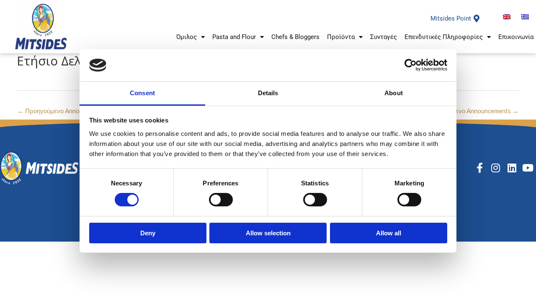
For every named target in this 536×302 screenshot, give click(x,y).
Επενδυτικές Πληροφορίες (444, 37)
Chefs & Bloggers (295, 37)
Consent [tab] (142, 92)
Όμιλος (186, 37)
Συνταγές (383, 37)
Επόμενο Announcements (479, 111)
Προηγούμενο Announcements (63, 111)
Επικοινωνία (515, 37)
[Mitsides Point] (476, 18)
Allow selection (268, 233)
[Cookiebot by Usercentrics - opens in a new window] (410, 65)
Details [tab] (268, 92)
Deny (147, 233)
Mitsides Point (450, 18)
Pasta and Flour (234, 37)
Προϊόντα (341, 37)
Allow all (388, 233)
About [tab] (393, 92)
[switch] (221, 199)
